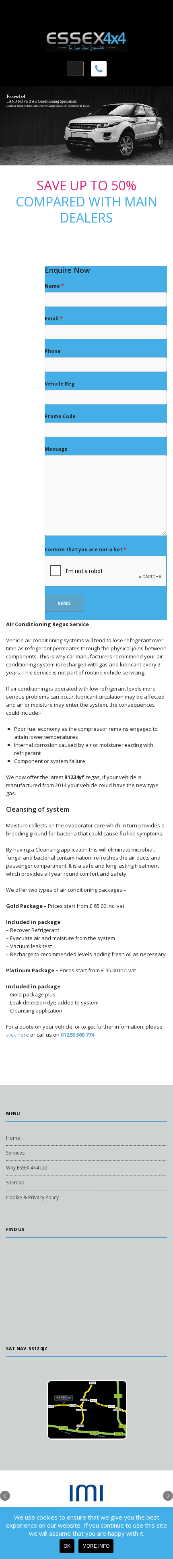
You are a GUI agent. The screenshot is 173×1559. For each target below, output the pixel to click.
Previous (5, 1496)
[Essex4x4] (86, 40)
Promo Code (60, 416)
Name (54, 286)
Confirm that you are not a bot (85, 549)
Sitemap (15, 1182)
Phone (53, 351)
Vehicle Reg (59, 383)
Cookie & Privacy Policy (32, 1197)
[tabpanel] (86, 1500)
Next (168, 1496)
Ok (67, 1546)
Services (15, 1152)
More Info (95, 1546)
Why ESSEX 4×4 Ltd (26, 1167)
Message (56, 448)
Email (54, 318)
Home (13, 1137)
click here (17, 1034)
